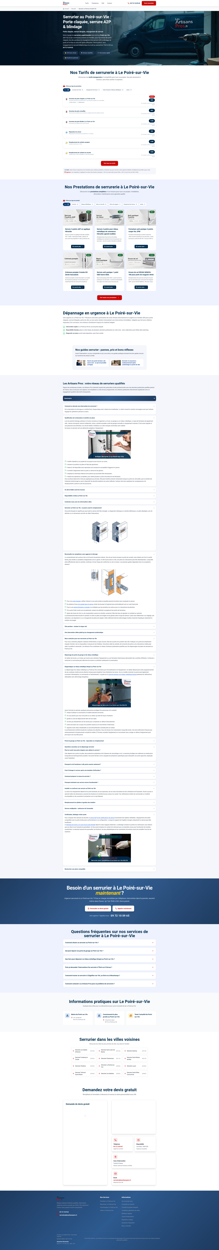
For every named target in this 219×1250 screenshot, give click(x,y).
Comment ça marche (128, 1204)
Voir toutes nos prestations (108, 297)
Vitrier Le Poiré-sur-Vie (106, 1210)
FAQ (103, 3)
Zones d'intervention (128, 1216)
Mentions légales (127, 1213)
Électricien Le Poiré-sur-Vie (108, 1204)
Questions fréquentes (128, 1223)
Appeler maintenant (124, 908)
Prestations (95, 3)
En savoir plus (76, 246)
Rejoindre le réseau (127, 1220)
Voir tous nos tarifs (109, 163)
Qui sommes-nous (127, 1201)
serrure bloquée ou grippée (82, 607)
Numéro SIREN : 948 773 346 (64, 1239)
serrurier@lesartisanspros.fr (122, 1180)
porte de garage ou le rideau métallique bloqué (123, 674)
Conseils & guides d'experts (130, 1207)
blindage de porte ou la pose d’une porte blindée (80, 825)
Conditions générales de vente (131, 1210)
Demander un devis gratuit (99, 908)
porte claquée (76, 601)
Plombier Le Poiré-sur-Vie (107, 1201)
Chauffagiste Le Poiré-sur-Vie (109, 1207)
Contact (109, 3)
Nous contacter (126, 1226)
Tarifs (87, 3)
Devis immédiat (149, 3)
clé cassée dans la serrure (85, 604)
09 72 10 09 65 (135, 3)
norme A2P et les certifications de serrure (102, 818)
